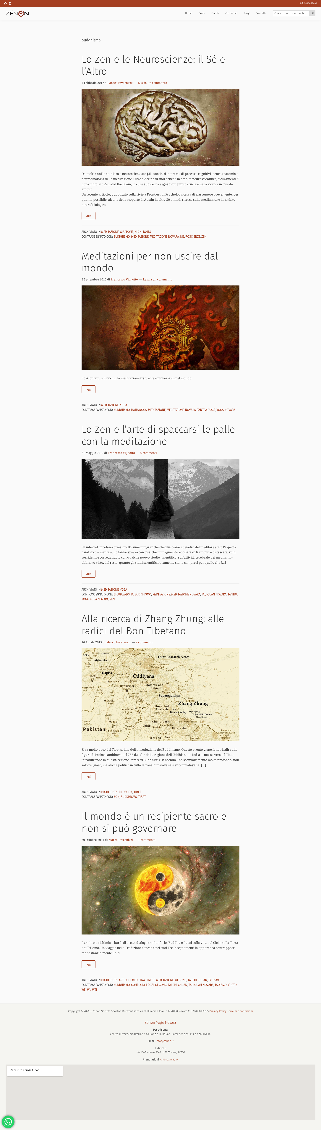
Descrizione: (160, 1029)
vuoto (232, 985)
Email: (151, 1041)
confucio (138, 985)
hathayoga (139, 410)
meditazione (110, 232)
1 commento (146, 840)
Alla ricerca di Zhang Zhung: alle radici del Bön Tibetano (153, 625)
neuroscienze (190, 236)
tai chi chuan (177, 985)
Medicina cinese (143, 980)
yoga (211, 410)
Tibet (137, 792)
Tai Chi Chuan (197, 980)
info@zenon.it (165, 1041)
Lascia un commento (152, 83)
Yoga (123, 405)
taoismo (221, 985)
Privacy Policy (217, 1011)
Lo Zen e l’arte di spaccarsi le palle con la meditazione (158, 435)
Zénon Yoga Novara (160, 1022)
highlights (143, 232)
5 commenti (148, 453)
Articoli (125, 980)
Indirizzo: (160, 1048)
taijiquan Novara (214, 594)
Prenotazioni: (151, 1059)
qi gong (181, 980)
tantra (202, 410)
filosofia (125, 792)
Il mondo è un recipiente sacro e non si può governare (154, 822)
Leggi (88, 215)
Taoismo (214, 980)
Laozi (150, 985)
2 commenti (144, 642)
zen (203, 236)
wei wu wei (89, 989)
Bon (116, 797)
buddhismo (122, 236)
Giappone (126, 232)
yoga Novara (226, 410)
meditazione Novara (164, 236)
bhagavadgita (124, 594)
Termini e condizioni (240, 1011)
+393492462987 (169, 1059)
